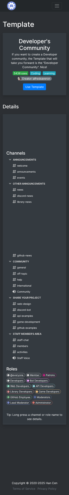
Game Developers (48, 391)
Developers (16, 380)
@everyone (16, 375)
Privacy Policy (47, 488)
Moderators (43, 397)
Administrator (43, 402)
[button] (34, 79)
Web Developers (19, 386)
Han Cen (51, 483)
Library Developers (21, 391)
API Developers (44, 386)
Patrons (50, 375)
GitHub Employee (20, 397)
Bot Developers (38, 380)
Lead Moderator (19, 402)
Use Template (34, 87)
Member (34, 375)
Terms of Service (24, 488)
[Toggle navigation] (57, 5)
